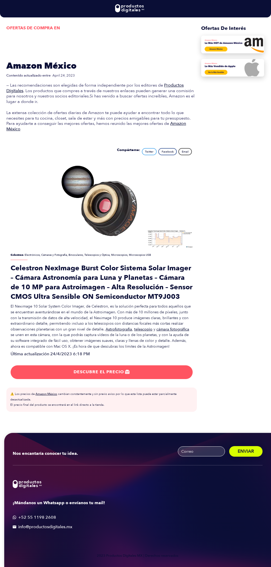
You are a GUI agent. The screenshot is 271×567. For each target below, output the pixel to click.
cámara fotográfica (172, 329)
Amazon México (41, 66)
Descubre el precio (102, 372)
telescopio (143, 329)
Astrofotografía (119, 329)
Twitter (149, 152)
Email (185, 152)
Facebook (168, 152)
